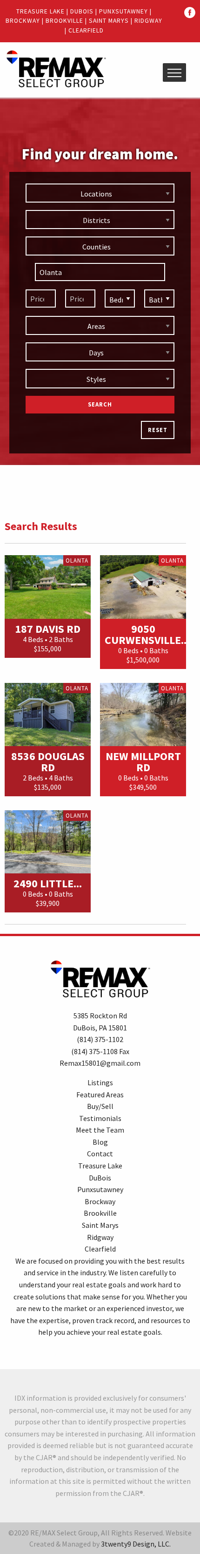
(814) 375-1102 (100, 1039)
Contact (100, 1153)
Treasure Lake (40, 11)
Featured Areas (100, 1094)
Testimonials (100, 1118)
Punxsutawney (123, 11)
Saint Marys (109, 21)
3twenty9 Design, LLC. (136, 1543)
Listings (100, 1082)
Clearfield (86, 30)
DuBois (81, 11)
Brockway (23, 21)
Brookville (64, 21)
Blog (100, 1142)
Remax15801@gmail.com (100, 1063)
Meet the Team (100, 1129)
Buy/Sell (100, 1106)
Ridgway (148, 21)
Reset (157, 429)
